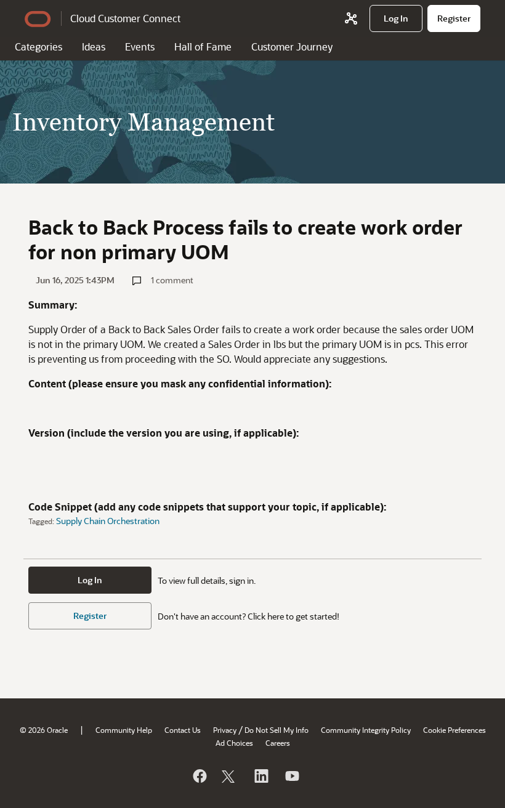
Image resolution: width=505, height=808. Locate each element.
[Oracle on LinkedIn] (260, 776)
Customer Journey (292, 46)
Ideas (93, 46)
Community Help (123, 730)
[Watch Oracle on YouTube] (291, 776)
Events (140, 46)
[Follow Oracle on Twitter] (230, 776)
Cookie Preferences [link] (454, 730)
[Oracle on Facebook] (199, 776)
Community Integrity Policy (366, 730)
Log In (90, 580)
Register (90, 615)
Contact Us (182, 730)
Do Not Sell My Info (276, 730)
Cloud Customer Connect (125, 18)
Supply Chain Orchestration (108, 521)
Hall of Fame (203, 46)
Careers (277, 743)
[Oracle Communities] (351, 18)
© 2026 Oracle (44, 730)
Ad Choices (234, 743)
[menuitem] (396, 18)
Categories (38, 46)
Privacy (224, 730)
